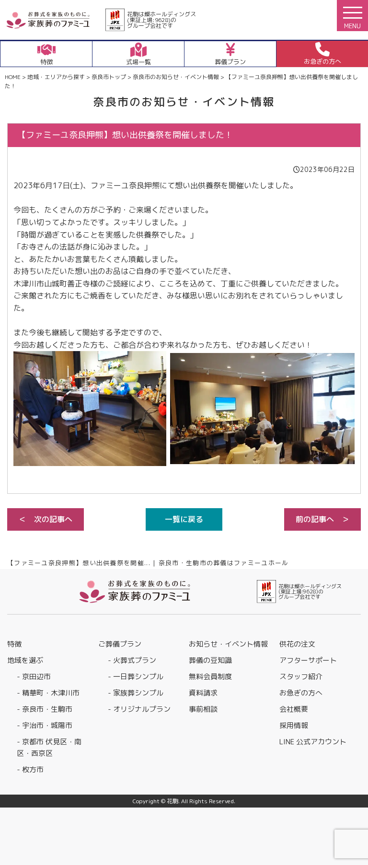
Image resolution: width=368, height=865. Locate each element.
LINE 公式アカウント (312, 742)
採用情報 (293, 725)
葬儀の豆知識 (210, 660)
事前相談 (203, 709)
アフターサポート (308, 660)
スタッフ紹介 (300, 677)
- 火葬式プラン (132, 660)
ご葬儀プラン (119, 644)
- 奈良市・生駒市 (44, 709)
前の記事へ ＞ (322, 519)
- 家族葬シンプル (135, 693)
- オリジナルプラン (139, 709)
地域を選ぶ (25, 660)
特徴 (14, 644)
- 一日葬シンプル (135, 677)
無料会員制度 (210, 677)
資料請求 (203, 693)
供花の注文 (297, 644)
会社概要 (293, 709)
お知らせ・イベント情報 (228, 644)
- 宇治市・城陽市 (44, 725)
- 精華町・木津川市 (48, 693)
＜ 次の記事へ (45, 519)
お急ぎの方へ (300, 693)
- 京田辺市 (34, 677)
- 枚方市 (30, 769)
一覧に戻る (184, 519)
